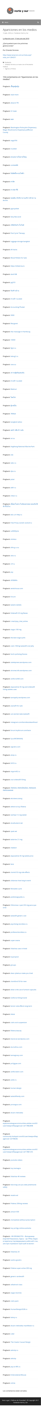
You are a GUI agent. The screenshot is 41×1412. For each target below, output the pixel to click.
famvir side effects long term (21, 1006)
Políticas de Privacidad (18, 1400)
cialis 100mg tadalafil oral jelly (22, 646)
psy (12, 572)
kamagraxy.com (17, 1055)
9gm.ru (13, 348)
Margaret (14, 323)
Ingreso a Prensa (10, 69)
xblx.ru (13, 555)
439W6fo (14, 580)
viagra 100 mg (16, 629)
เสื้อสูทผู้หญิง (15, 86)
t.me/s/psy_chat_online (19, 621)
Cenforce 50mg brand (19, 998)
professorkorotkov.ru (18, 932)
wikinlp (13, 1358)
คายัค (13, 181)
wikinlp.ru (14, 1350)
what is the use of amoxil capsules (23, 990)
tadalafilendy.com (17, 1096)
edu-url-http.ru (16, 515)
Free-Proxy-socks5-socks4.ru (21, 523)
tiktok (13, 1014)
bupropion (15, 957)
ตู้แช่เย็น (13, 405)
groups (13, 965)
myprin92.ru (15, 771)
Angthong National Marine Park (22, 446)
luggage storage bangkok (20, 241)
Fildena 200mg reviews (19, 1203)
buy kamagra (16, 1168)
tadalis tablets (16, 605)
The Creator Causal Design (20, 1342)
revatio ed (14, 1195)
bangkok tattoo (16, 422)
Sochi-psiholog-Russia (19, 654)
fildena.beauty (16, 1030)
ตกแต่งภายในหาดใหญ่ (18, 157)
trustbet (14, 149)
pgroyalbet (15, 208)
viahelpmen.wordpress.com (21, 662)
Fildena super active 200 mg (21, 1268)
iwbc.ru (13, 463)
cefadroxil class (16, 1284)
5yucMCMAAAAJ (17, 738)
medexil (14, 848)
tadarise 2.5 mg (16, 839)
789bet (13, 414)
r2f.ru (13, 564)
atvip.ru (13, 755)
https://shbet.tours (18, 266)
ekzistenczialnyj (16, 798)
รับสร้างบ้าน (15, 291)
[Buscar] (38, 22)
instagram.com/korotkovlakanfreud (24, 722)
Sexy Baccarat (16, 217)
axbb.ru (14, 1080)
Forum (13, 597)
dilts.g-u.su (15, 547)
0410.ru (13, 763)
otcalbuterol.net (17, 823)
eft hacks (14, 249)
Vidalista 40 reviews (18, 1176)
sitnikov (13, 539)
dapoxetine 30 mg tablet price (22, 856)
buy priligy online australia (21, 1228)
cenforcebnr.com (17, 1072)
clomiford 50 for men (19, 981)
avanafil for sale (17, 706)
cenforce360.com (17, 679)
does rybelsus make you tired (22, 973)
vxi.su (13, 438)
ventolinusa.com (17, 588)
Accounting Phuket (18, 307)
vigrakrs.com (15, 747)
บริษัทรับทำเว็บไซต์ (17, 225)
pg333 (13, 282)
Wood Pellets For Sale (19, 258)
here (12, 864)
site (12, 455)
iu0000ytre (15, 531)
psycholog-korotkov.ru (19, 924)
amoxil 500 (15, 1212)
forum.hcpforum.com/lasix (21, 730)
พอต (12, 119)
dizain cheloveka (17, 1113)
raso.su (13, 364)
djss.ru (13, 471)
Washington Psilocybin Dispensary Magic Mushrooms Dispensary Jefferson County (20, 129)
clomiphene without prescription (23, 1220)
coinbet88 (14, 165)
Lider (12, 1334)
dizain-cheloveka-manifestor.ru (22, 1326)
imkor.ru (14, 496)
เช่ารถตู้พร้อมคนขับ (17, 373)
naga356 (14, 140)
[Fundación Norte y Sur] (20, 10)
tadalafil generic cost (18, 916)
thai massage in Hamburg (20, 332)
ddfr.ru (13, 487)
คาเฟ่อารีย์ (14, 190)
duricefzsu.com (16, 1047)
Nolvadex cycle (16, 889)
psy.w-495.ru (15, 1367)
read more (14, 95)
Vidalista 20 (15, 1252)
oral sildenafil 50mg (18, 779)
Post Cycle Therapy (18, 233)
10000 (13, 340)
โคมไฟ (13, 397)
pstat (12, 479)
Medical (14, 389)
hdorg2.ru (14, 356)
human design (16, 1088)
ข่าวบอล (14, 111)
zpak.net (14, 831)
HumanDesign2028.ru (19, 1309)
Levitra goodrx (16, 1260)
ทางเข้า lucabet (16, 299)
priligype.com (16, 1063)
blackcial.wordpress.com (20, 1039)
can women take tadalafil (20, 714)
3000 (12, 315)
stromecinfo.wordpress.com (21, 670)
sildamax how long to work (21, 880)
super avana (15, 940)
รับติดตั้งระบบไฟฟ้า (17, 173)
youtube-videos (16, 1160)
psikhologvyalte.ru (18, 897)
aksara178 (15, 103)
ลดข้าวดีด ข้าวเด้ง (17, 430)
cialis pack (14, 1301)
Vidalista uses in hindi (19, 948)
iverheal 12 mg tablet (19, 815)
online (13, 1383)
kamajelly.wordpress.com (20, 697)
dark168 (14, 274)
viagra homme (16, 1293)
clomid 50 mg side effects (20, 872)
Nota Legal (5, 1400)
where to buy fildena (18, 807)
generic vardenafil (17, 1276)
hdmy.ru (14, 1317)
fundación (8, 62)
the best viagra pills (18, 638)
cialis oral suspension (19, 1022)
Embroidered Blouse (18, 1375)
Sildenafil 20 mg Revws (19, 613)
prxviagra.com (16, 1104)
